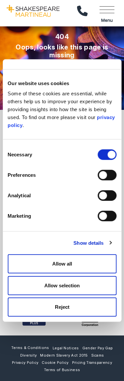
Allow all (62, 264)
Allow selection (62, 285)
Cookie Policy (55, 362)
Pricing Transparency (92, 362)
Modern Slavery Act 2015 (64, 355)
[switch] (107, 175)
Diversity (28, 355)
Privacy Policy (25, 362)
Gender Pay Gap (97, 348)
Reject (62, 307)
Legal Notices (66, 348)
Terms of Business (62, 369)
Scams (97, 355)
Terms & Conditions (30, 347)
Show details (88, 242)
